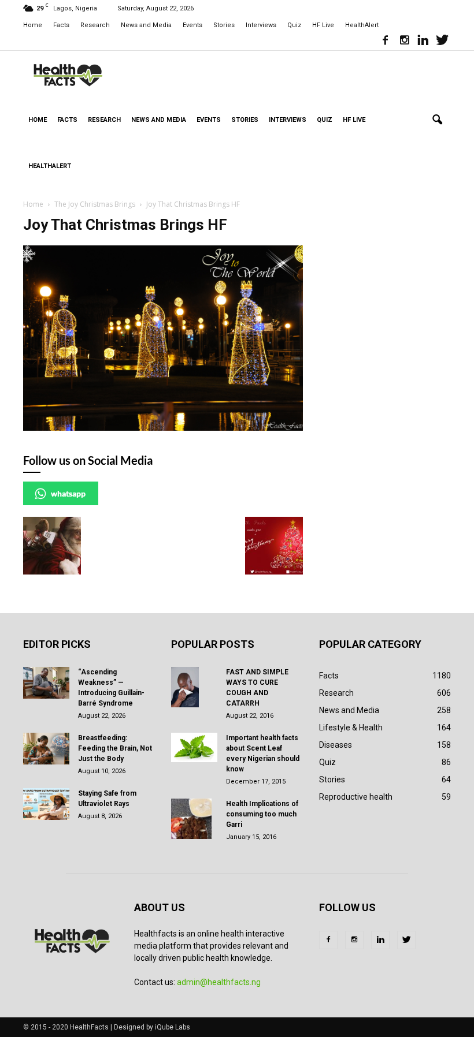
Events (192, 25)
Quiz (294, 25)
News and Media (146, 25)
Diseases (335, 744)
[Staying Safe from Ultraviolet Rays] (46, 804)
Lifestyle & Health (351, 727)
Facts (61, 25)
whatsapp (68, 493)
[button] (437, 120)
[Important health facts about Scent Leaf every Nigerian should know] (194, 747)
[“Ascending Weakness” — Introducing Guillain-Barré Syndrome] (46, 683)
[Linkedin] (423, 41)
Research (95, 25)
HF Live (323, 25)
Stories (224, 25)
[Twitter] (442, 41)
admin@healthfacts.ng (219, 982)
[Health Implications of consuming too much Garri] (194, 819)
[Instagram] (404, 41)
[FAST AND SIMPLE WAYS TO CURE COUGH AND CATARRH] (194, 687)
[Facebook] (385, 41)
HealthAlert (362, 25)
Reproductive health (355, 796)
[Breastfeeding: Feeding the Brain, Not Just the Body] (46, 748)
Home (32, 25)
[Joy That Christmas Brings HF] (163, 427)
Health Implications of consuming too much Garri (262, 814)
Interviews (261, 25)
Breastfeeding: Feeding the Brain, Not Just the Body (115, 748)
